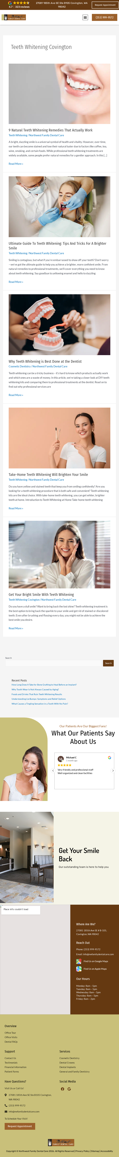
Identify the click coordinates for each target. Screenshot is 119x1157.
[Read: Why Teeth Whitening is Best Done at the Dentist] (59, 324)
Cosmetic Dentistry (20, 366)
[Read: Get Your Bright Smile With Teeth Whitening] (59, 554)
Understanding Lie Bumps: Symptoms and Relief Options (39, 699)
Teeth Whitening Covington (24, 599)
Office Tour (10, 1032)
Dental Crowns (67, 1062)
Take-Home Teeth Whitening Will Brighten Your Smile (48, 474)
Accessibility (107, 1151)
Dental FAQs (11, 1041)
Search (8, 658)
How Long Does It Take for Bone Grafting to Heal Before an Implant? (44, 684)
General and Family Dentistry (75, 1071)
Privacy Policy (82, 1151)
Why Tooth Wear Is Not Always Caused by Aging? (35, 689)
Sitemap (95, 1151)
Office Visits (11, 1037)
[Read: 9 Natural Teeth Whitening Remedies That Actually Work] (59, 93)
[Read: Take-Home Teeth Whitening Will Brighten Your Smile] (59, 437)
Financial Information (15, 1067)
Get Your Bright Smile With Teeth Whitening (41, 594)
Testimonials (11, 1062)
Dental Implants (68, 1067)
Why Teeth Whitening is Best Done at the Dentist (45, 361)
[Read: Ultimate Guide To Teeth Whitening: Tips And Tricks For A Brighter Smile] (59, 206)
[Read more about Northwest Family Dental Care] (14, 17)
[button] (19, 5)
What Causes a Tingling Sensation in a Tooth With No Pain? (40, 703)
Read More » (16, 163)
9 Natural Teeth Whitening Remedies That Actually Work (51, 130)
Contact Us (10, 1058)
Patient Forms (12, 1071)
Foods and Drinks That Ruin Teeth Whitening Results (37, 694)
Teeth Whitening (18, 135)
